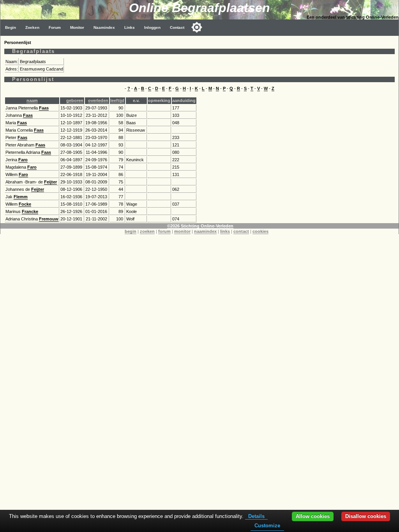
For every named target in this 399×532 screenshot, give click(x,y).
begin (130, 231)
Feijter (50, 182)
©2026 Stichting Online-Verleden (200, 226)
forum (164, 231)
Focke (25, 204)
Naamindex (104, 27)
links (225, 231)
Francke (30, 211)
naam (32, 100)
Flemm (21, 196)
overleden (98, 100)
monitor (182, 231)
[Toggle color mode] (197, 27)
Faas (44, 108)
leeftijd (117, 100)
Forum (55, 27)
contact (241, 231)
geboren (74, 100)
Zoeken (32, 27)
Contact (177, 27)
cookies (260, 231)
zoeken (147, 231)
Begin (10, 27)
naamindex (205, 231)
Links (129, 27)
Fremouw (48, 219)
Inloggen (152, 27)
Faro (23, 159)
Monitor (77, 27)
